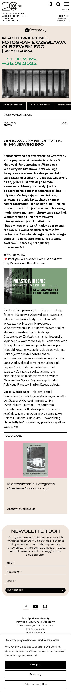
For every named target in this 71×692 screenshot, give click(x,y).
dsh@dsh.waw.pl (35, 633)
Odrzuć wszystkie (35, 684)
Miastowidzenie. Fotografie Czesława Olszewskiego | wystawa (34, 44)
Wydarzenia (40, 104)
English (65, 10)
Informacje (13, 104)
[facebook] (26, 607)
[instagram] (45, 607)
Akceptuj (35, 664)
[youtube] (35, 607)
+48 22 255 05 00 (35, 629)
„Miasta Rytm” (14, 422)
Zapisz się (15, 590)
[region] (35, 663)
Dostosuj (35, 674)
